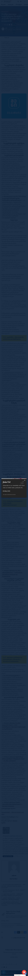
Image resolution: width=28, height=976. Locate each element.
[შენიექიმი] (24, 972)
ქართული (18, 975)
